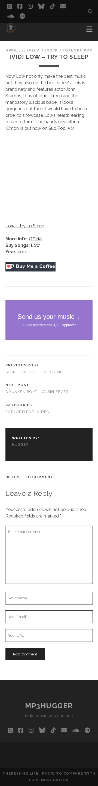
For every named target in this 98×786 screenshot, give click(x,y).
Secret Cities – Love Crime (34, 372)
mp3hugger (49, 706)
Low (35, 245)
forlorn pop (77, 50)
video (43, 412)
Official (35, 238)
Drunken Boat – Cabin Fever (37, 392)
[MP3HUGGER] (10, 31)
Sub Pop (57, 128)
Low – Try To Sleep (24, 225)
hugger (49, 50)
